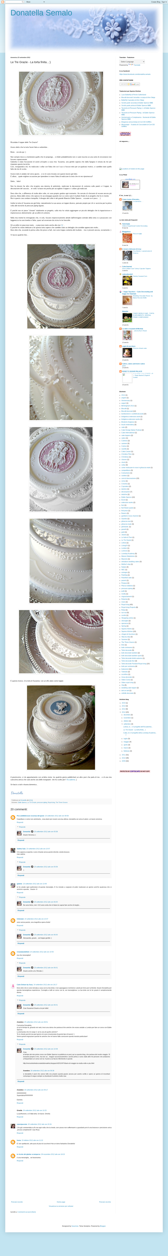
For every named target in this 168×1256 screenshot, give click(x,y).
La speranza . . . (138, 201)
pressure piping (42, 802)
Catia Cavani (126, 451)
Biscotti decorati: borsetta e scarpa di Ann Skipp (138, 97)
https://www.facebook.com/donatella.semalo (135, 74)
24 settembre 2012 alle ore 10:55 (42, 952)
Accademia (71, 780)
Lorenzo (124, 551)
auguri (123, 403)
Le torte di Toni (126, 537)
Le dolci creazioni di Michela (132, 329)
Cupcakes (125, 486)
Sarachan (75, 1226)
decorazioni (125, 492)
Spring (123, 626)
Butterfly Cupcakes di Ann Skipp (132, 100)
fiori (122, 505)
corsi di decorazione (128, 478)
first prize (124, 511)
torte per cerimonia (128, 666)
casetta (124, 449)
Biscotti (124, 408)
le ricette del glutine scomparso (28, 1154)
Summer (124, 639)
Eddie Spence (22, 802)
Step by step (125, 637)
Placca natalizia (127, 586)
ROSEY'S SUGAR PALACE (132, 371)
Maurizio (124, 559)
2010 (124, 758)
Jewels (123, 535)
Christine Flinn (126, 454)
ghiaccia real (126, 521)
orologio (124, 572)
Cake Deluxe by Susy (25, 985)
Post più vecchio (105, 1202)
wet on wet (125, 690)
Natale (123, 567)
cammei (124, 443)
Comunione (125, 473)
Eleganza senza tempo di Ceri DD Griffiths (136, 122)
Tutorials (124, 672)
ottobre (126, 721)
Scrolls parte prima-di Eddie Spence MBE (136, 105)
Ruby (123, 610)
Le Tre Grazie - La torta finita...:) (134, 730)
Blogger (103, 1226)
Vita (122, 685)
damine (124, 489)
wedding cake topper (128, 688)
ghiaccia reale (126, 524)
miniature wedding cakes (130, 562)
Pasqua (124, 583)
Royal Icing (51, 802)
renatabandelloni (23, 952)
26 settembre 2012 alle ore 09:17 (36, 1090)
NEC (123, 570)
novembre (127, 718)
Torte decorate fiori (128, 661)
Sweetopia (126, 224)
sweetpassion (22, 1124)
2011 (124, 755)
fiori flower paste (127, 508)
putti (122, 591)
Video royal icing (127, 682)
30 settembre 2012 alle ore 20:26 (40, 1124)
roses (123, 602)
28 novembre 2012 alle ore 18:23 (53, 1154)
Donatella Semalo (41, 12)
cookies (124, 476)
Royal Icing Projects (128, 607)
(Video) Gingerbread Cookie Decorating (134, 226)
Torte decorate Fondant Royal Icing (133, 664)
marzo (126, 748)
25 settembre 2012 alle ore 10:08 (46, 1049)
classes (124, 459)
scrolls (123, 615)
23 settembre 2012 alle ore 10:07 (38, 849)
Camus (124, 446)
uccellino (124, 674)
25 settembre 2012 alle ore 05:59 (46, 867)
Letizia (123, 543)
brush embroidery (127, 425)
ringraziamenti (126, 596)
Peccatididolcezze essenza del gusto (30, 816)
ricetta (123, 594)
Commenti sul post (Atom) (26, 1212)
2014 (124, 706)
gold (123, 532)
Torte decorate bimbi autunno (131, 658)
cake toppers (126, 435)
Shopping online (127, 618)
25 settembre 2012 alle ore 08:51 (36, 1022)
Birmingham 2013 (127, 406)
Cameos (124, 441)
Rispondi (20, 822)
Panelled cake (126, 578)
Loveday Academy (128, 554)
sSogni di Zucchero (128, 634)
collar (123, 465)
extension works (127, 502)
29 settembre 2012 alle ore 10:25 (35, 1110)
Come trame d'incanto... (131, 199)
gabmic (19, 884)
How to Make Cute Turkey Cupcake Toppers (136, 268)
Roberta (124, 599)
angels (123, 398)
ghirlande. (125, 527)
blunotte (125, 311)
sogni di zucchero (128, 346)
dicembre (127, 715)
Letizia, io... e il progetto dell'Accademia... (138, 727)
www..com (130, 179)
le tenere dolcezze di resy (131, 249)
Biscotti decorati (127, 411)
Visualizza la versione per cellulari (61, 1206)
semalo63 (132, 185)
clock (123, 462)
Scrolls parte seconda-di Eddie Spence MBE (137, 103)
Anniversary (125, 400)
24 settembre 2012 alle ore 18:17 (45, 985)
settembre (127, 724)
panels (123, 580)
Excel (123, 500)
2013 (124, 709)
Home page (61, 1202)
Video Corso (125, 680)
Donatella (23, 800)
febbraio (127, 751)
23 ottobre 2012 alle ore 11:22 (32, 1140)
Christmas (125, 457)
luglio (126, 739)
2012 (123, 395)
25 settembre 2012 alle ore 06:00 (46, 902)
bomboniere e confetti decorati (132, 414)
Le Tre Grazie (31, 802)
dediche (124, 494)
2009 (124, 761)
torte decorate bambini (129, 653)
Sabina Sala (21, 849)
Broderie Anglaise (127, 422)
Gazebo (124, 519)
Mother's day (125, 564)
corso (123, 481)
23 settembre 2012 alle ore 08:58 (57, 816)
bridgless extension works (130, 419)
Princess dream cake (140, 348)
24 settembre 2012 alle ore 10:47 (36, 919)
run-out (124, 613)
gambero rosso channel (129, 516)
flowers (124, 513)
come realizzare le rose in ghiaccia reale (135, 467)
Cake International (128, 433)
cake (123, 427)
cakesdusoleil (127, 274)
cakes (123, 438)
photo (124, 366)
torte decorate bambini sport (131, 656)
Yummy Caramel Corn (140, 276)
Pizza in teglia (137, 233)
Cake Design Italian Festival (131, 430)
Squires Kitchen (127, 631)
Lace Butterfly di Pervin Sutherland (133, 95)
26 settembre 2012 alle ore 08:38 (42, 1071)
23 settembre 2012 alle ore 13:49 (35, 884)
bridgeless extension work (130, 417)
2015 (124, 703)
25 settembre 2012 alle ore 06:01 (46, 968)
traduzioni (124, 669)
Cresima (124, 484)
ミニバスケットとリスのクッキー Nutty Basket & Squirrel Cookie (143, 375)
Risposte (22, 827)
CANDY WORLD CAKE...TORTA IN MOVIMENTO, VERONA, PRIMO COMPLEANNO (143, 315)
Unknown (20, 919)
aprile (126, 745)
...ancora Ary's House (140, 331)
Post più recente (17, 1202)
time (122, 645)
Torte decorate (126, 650)
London (124, 548)
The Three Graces (62, 802)
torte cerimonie (126, 647)
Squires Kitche (126, 629)
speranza (124, 623)
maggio (126, 742)
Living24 (124, 545)
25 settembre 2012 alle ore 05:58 (46, 832)
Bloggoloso (126, 232)
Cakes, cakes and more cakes (133, 364)
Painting (124, 575)
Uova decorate (126, 677)
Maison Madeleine (128, 556)
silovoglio (124, 621)
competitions (125, 470)
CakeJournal (127, 267)
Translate (137, 65)
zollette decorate (127, 693)
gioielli (123, 529)
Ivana (19, 1140)
